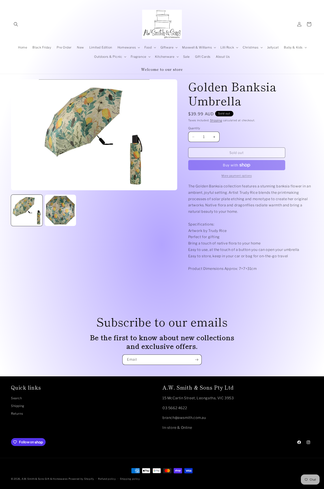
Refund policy (107, 478)
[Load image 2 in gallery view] (60, 210)
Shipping (216, 120)
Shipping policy (130, 478)
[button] (16, 24)
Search (16, 398)
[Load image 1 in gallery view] (27, 210)
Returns (17, 413)
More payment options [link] (237, 175)
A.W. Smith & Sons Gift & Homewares (45, 478)
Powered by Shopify (81, 478)
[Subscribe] (196, 360)
